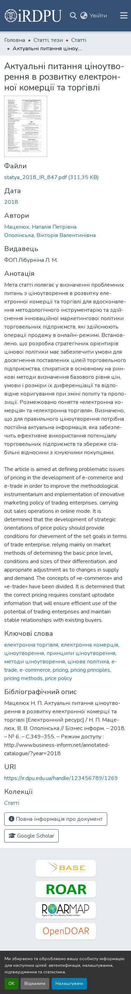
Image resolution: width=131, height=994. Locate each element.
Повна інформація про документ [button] (58, 819)
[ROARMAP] (65, 910)
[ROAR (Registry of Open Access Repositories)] (65, 889)
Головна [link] (14, 40)
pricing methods (23, 678)
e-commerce (35, 670)
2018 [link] (11, 202)
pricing (60, 670)
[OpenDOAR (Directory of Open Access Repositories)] (65, 931)
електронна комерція (89, 645)
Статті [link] (78, 40)
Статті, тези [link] (48, 40)
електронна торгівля (31, 645)
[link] (65, 177)
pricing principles (90, 670)
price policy (58, 678)
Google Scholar (35, 836)
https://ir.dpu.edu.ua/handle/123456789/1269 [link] (61, 778)
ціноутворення (24, 653)
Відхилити (34, 983)
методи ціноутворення (34, 661)
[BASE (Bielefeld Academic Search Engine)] (65, 868)
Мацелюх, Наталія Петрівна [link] (40, 227)
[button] (33, 16)
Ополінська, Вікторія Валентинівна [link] (50, 235)
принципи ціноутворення (80, 653)
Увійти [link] (98, 16)
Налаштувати (69, 983)
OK (11, 983)
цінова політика (88, 661)
